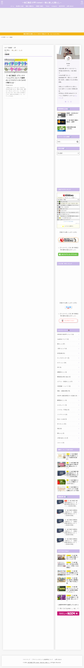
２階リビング (62, 348)
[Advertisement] (42, 20)
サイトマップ (26, 659)
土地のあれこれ (62, 438)
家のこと (61, 344)
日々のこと (61, 424)
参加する (77, 223)
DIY (59, 367)
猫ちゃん (60, 433)
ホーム (12, 6)
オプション (61, 362)
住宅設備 (61, 353)
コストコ (60, 442)
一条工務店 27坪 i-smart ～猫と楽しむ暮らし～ (42, 3)
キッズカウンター (63, 358)
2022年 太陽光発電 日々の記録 (67, 395)
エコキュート (62, 405)
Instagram (54, 6)
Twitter (47, 6)
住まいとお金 (62, 419)
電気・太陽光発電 (63, 391)
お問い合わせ (70, 6)
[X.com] (68, 101)
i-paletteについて (63, 339)
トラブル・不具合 (63, 409)
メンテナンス (62, 414)
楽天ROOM (62, 6)
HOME (3, 37)
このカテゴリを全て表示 (68, 221)
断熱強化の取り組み (64, 376)
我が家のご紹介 (20, 6)
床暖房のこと (62, 372)
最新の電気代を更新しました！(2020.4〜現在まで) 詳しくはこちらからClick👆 (42, 34)
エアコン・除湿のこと (64, 381)
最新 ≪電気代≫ (30, 6)
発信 (59, 428)
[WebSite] (65, 101)
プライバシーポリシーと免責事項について (42, 659)
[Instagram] (71, 101)
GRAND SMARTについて (65, 334)
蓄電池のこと (62, 400)
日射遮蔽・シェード (64, 386)
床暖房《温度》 (40, 6)
